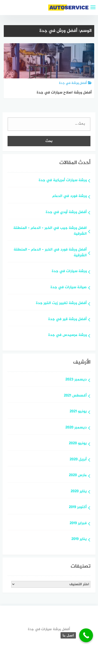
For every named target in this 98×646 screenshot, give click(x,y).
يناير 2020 (79, 491)
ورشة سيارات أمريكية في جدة (63, 180)
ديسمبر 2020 (76, 428)
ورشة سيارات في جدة (69, 271)
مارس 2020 (78, 475)
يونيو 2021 (78, 412)
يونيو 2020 (78, 443)
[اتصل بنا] (86, 635)
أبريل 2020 (78, 460)
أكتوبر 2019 (78, 507)
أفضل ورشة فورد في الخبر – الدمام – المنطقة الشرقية (50, 253)
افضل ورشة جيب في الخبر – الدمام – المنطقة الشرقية (50, 231)
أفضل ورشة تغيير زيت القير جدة (61, 303)
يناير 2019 (79, 539)
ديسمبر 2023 (76, 380)
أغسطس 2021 (75, 396)
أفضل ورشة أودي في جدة (66, 212)
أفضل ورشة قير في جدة (67, 319)
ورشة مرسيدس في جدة (67, 335)
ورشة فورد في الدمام (69, 196)
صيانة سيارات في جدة (69, 287)
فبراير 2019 (78, 523)
